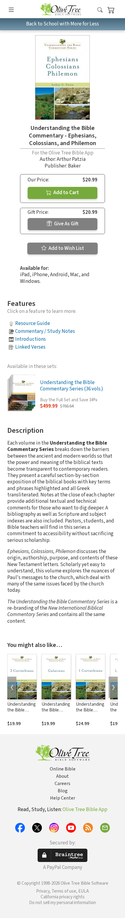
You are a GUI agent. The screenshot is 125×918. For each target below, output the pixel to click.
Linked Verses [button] (30, 347)
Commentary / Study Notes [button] (45, 331)
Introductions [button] (30, 339)
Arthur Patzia (71, 159)
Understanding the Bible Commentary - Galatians (56, 713)
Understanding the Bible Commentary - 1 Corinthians (90, 713)
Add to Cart (65, 192)
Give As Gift (66, 223)
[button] (100, 10)
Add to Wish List (66, 248)
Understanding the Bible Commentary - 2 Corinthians (21, 713)
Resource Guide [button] (32, 323)
